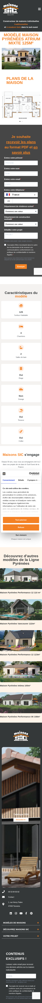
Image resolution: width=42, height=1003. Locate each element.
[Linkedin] (10, 913)
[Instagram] (16, 913)
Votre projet (10, 936)
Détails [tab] (21, 480)
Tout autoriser (21, 520)
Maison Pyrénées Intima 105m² (15, 685)
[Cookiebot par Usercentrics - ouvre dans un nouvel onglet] (29, 473)
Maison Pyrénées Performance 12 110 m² (20, 592)
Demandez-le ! (21, 820)
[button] (4, 105)
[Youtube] (21, 913)
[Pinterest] (31, 913)
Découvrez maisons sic (16, 929)
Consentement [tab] (9, 480)
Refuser (21, 527)
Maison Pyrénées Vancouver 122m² (17, 623)
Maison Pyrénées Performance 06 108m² (20, 717)
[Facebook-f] (26, 913)
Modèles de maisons (14, 923)
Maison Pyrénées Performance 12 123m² (20, 654)
